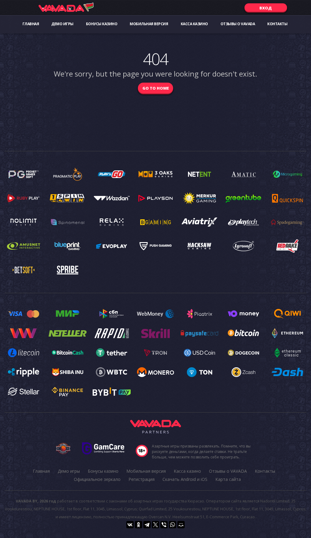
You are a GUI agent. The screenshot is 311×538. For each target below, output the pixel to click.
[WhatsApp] (172, 524)
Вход (265, 8)
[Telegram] (147, 524)
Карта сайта (228, 479)
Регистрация (141, 479)
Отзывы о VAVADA (237, 23)
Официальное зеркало (97, 479)
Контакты (277, 23)
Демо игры (62, 23)
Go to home (155, 88)
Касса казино (194, 23)
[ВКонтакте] (130, 524)
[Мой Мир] (181, 524)
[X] (155, 524)
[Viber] (164, 524)
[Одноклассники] (138, 524)
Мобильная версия (149, 23)
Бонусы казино (102, 23)
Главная (30, 23)
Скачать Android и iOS (184, 479)
